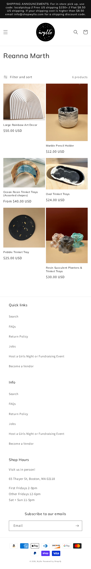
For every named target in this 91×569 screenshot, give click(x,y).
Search (14, 316)
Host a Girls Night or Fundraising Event (36, 356)
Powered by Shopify (52, 561)
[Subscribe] (77, 526)
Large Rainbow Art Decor (20, 125)
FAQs (12, 327)
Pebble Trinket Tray (16, 252)
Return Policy (18, 336)
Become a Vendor (21, 366)
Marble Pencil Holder (60, 145)
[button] (5, 32)
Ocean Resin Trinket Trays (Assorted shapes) (20, 193)
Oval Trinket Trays (58, 194)
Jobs (12, 346)
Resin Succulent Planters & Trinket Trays (64, 269)
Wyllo (39, 561)
